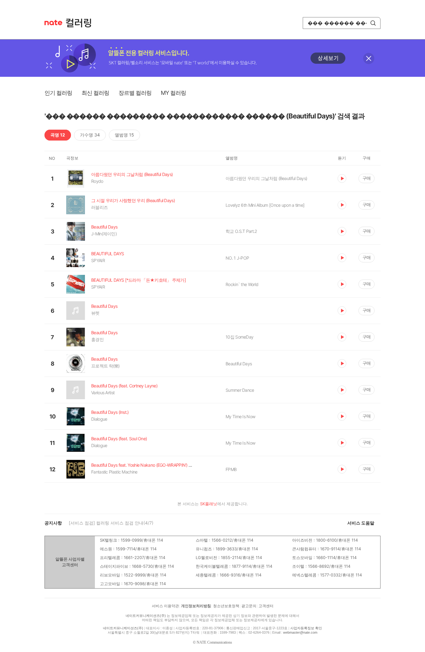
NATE (53, 22)
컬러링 (81, 23)
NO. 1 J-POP (237, 258)
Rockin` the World (242, 284)
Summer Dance (240, 390)
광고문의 (248, 606)
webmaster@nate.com (300, 632)
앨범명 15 (124, 134)
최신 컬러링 (95, 93)
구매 (366, 178)
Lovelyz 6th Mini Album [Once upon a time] (265, 205)
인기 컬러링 (58, 93)
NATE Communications (214, 642)
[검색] (373, 23)
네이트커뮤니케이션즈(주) (146, 615)
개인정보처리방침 (196, 606)
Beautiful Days (239, 363)
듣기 (342, 178)
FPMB (231, 469)
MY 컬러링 (173, 93)
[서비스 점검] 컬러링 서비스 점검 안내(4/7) (111, 522)
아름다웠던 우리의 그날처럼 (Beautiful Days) (266, 178)
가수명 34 (90, 134)
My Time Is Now (240, 416)
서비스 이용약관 (165, 606)
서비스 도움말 (360, 522)
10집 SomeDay (239, 337)
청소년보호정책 (226, 606)
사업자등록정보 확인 (306, 628)
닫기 (368, 58)
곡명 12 (57, 134)
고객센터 (266, 606)
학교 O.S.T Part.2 (241, 231)
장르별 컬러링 (135, 93)
